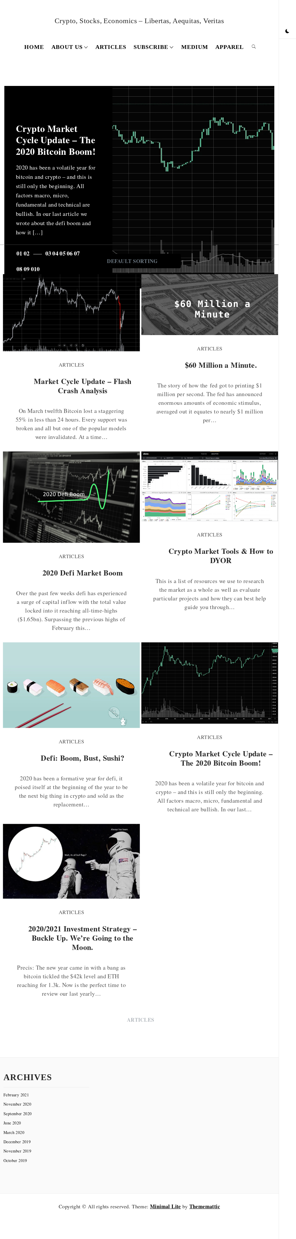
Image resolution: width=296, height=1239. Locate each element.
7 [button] (78, 253)
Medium (194, 47)
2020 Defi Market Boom (82, 572)
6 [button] (71, 253)
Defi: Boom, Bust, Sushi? (82, 757)
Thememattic (204, 1206)
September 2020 (17, 1113)
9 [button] (28, 269)
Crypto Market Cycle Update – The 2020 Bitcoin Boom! (56, 140)
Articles (110, 47)
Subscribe (151, 47)
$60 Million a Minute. (221, 364)
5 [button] (64, 253)
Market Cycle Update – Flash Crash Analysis (83, 386)
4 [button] (57, 253)
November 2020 (17, 1104)
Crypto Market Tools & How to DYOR (221, 555)
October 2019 (15, 1160)
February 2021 (16, 1095)
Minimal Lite (165, 1206)
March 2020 (13, 1132)
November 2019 (17, 1151)
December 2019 (17, 1141)
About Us (67, 47)
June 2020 (12, 1123)
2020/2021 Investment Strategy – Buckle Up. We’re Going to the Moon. (82, 938)
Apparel (229, 47)
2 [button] (28, 253)
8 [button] (20, 269)
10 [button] (37, 269)
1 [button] (20, 253)
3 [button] (49, 253)
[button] (287, 31)
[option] (139, 187)
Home (34, 47)
